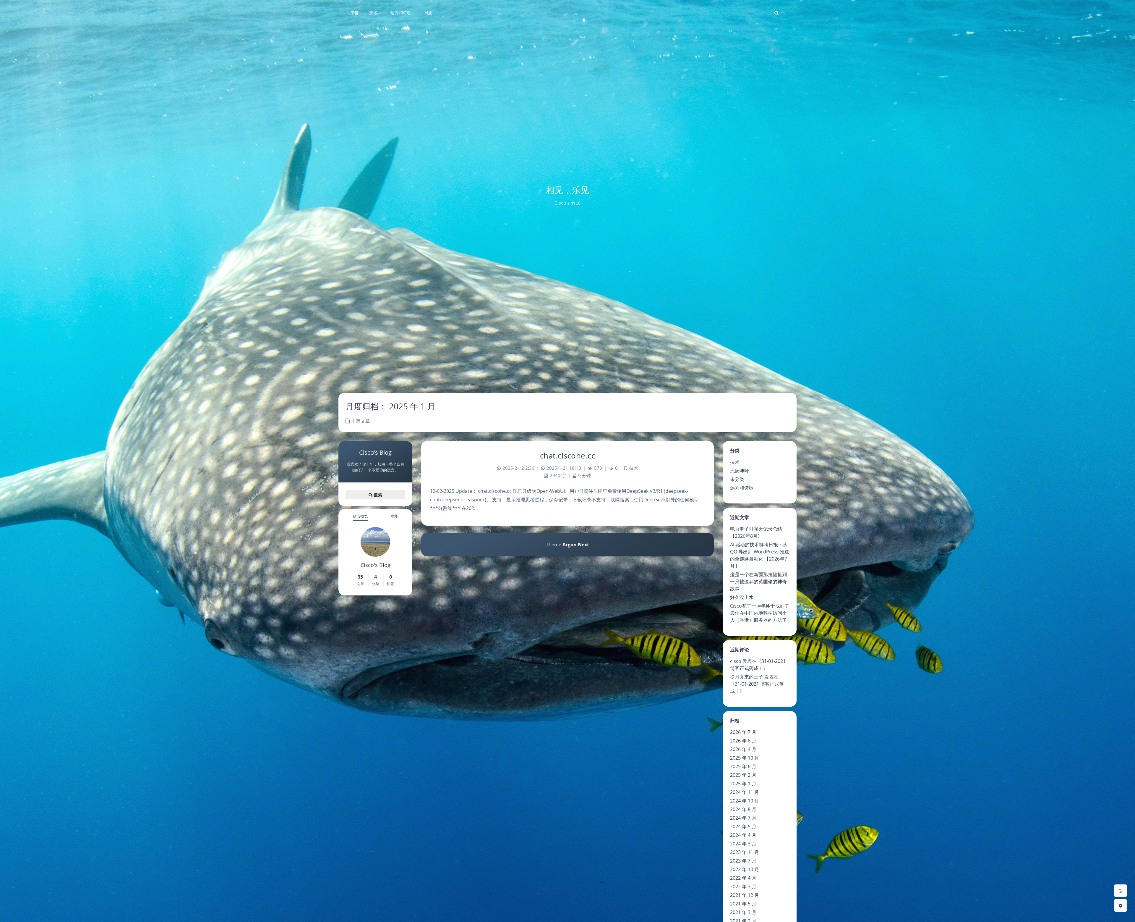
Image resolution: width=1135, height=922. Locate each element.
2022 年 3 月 (743, 886)
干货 (354, 13)
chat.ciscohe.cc (567, 455)
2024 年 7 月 (743, 818)
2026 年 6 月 (743, 740)
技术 (735, 462)
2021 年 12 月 (744, 895)
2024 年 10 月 (744, 800)
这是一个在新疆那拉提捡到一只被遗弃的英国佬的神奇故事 (758, 581)
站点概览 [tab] (360, 516)
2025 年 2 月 (743, 775)
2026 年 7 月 (743, 732)
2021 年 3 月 (743, 912)
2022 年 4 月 (743, 878)
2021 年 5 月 (743, 903)
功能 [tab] (394, 516)
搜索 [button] (377, 495)
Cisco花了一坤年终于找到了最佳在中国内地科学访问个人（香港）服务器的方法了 (759, 613)
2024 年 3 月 (743, 843)
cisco (735, 661)
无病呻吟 (739, 470)
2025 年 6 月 (743, 766)
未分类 (737, 479)
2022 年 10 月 (744, 869)
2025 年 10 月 (744, 758)
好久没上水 (742, 597)
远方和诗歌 (742, 488)
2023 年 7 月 (743, 861)
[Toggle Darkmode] (1120, 890)
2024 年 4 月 (743, 835)
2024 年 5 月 (743, 826)
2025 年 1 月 (743, 783)
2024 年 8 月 (743, 809)
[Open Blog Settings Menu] (1120, 905)
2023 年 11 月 (744, 852)
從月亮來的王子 (746, 677)
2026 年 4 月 (743, 749)
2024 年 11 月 (744, 792)
